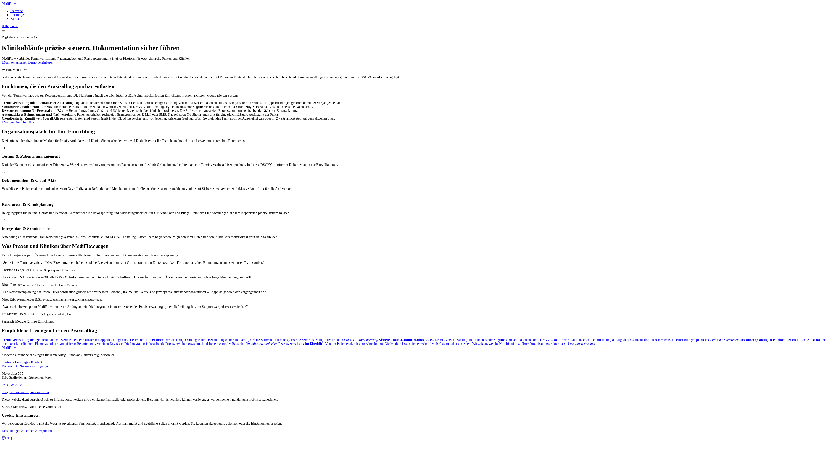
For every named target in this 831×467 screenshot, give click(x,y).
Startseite (16, 11)
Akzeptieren (43, 431)
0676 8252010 (12, 385)
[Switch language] (3, 436)
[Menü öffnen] (3, 31)
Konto (14, 26)
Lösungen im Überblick (18, 122)
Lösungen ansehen (14, 62)
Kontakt (15, 19)
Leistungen (18, 15)
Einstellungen (11, 431)
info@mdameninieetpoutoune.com (25, 392)
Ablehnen (27, 431)
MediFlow (9, 3)
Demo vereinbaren (40, 62)
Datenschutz (10, 366)
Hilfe (5, 26)
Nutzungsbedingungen (34, 366)
